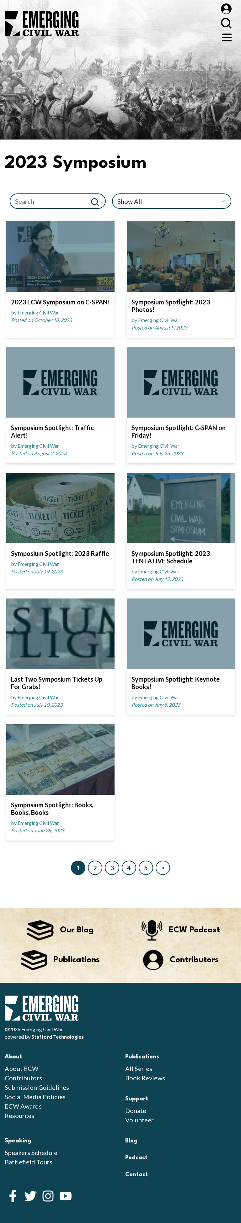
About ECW (21, 1068)
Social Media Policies (35, 1096)
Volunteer (139, 1120)
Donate (135, 1110)
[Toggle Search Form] (226, 23)
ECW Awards (23, 1106)
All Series (138, 1068)
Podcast (136, 1158)
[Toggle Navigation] (226, 36)
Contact (136, 1175)
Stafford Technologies (57, 1037)
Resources (19, 1115)
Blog (131, 1141)
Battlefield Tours (28, 1162)
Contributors (23, 1078)
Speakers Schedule (31, 1152)
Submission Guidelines (37, 1087)
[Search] (97, 201)
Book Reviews (145, 1078)
